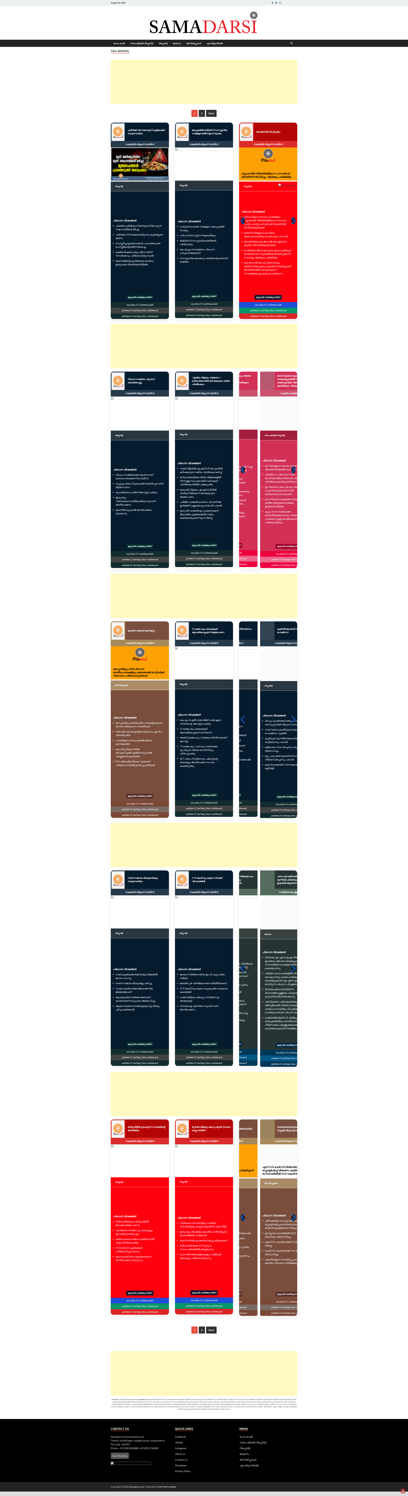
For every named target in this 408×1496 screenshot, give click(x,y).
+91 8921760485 (149, 1448)
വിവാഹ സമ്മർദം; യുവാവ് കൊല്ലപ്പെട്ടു (141, 381)
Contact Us (181, 1460)
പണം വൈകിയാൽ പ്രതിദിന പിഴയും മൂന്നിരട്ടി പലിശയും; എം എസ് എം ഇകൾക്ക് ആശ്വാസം (275, 880)
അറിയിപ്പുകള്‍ (193, 43)
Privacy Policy (182, 1471)
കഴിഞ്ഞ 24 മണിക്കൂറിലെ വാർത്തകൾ (140, 316)
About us (180, 1454)
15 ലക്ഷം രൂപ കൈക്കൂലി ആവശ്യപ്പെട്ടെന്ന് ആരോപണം (208, 630)
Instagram (180, 1448)
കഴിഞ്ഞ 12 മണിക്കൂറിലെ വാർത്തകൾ (140, 310)
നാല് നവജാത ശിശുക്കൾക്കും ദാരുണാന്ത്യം (143, 880)
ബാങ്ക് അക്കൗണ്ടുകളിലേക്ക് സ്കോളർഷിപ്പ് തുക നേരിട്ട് (270, 1129)
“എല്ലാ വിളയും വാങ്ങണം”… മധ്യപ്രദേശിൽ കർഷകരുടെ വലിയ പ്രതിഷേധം (211, 380)
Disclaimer (181, 1465)
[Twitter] (276, 3)
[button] (243, 220)
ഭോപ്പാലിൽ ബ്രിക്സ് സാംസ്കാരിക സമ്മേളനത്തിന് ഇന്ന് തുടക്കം (209, 132)
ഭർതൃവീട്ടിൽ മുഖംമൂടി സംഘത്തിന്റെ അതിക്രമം (146, 1129)
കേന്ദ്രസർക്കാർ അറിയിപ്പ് (141, 630)
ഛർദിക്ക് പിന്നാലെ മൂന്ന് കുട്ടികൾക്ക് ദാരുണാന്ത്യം (146, 132)
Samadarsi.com (136, 1487)
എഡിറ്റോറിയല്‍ (214, 43)
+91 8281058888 (128, 1448)
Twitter (179, 1442)
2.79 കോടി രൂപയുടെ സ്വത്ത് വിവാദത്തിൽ (207, 880)
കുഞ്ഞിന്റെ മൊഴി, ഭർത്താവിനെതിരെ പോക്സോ (275, 630)
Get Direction (119, 1456)
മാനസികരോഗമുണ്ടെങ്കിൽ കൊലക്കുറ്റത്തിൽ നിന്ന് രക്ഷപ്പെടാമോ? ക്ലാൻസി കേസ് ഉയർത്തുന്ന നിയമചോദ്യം (272, 380)
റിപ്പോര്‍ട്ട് (162, 43)
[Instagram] (280, 3)
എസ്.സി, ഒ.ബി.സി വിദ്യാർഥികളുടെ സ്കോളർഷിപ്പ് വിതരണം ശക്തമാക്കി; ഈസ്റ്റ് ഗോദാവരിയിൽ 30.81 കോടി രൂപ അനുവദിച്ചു (267, 1171)
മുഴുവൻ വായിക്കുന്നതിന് (140, 297)
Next (211, 113)
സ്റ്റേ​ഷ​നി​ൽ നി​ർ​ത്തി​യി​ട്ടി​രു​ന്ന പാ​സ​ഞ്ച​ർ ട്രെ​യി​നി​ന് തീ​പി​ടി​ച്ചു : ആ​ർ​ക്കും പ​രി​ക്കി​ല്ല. (266, 175)
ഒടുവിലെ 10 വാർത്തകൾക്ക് (140, 305)
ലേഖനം (177, 43)
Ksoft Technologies (166, 1487)
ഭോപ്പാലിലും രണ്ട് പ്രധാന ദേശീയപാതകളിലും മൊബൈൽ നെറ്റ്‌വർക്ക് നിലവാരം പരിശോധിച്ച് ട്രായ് (138, 672)
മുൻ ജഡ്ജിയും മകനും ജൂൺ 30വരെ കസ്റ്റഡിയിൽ (211, 1129)
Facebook (180, 1437)
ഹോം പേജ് (119, 43)
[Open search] (291, 43)
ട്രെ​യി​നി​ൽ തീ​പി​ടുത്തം (268, 131)
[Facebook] (272, 3)
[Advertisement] (204, 82)
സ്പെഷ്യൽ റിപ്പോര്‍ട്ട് (141, 43)
